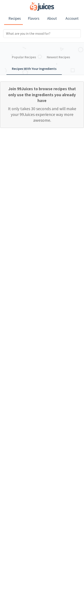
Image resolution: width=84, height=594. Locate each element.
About (52, 18)
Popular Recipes (24, 57)
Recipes (14, 18)
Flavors (33, 18)
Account (72, 18)
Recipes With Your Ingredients (34, 68)
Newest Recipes (58, 57)
